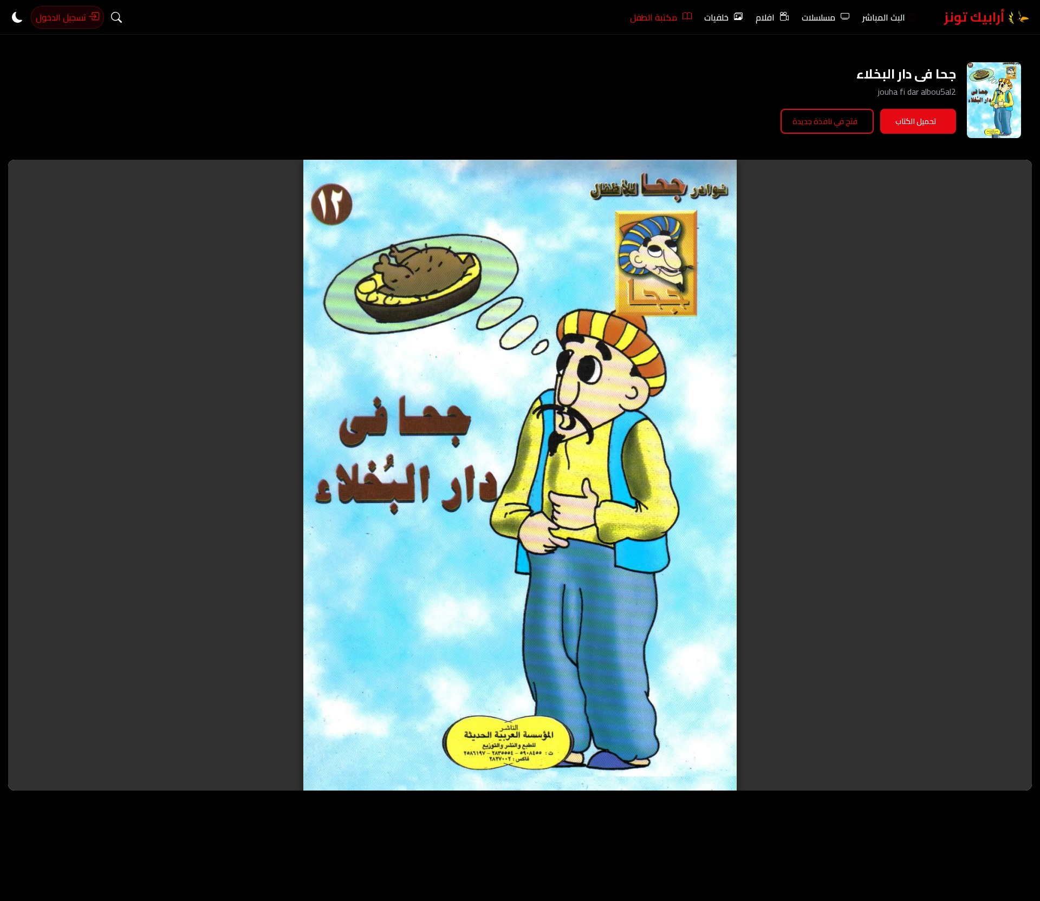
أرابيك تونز (975, 17)
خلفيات (716, 17)
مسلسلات (818, 17)
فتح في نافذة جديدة (824, 121)
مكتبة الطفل (653, 17)
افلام (765, 17)
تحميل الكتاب (916, 121)
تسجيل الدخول (62, 17)
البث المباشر (883, 17)
